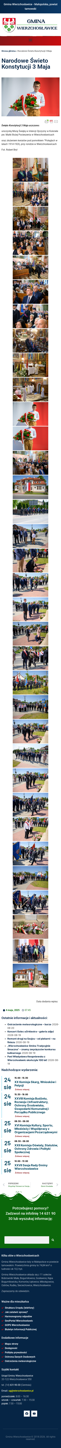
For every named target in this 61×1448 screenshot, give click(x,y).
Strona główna (8, 51)
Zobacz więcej (22, 1089)
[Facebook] (27, 1414)
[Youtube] (34, 1414)
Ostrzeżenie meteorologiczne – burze (29, 1024)
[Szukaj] (53, 1240)
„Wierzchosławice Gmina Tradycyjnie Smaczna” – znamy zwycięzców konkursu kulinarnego (31, 1049)
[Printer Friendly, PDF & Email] (51, 121)
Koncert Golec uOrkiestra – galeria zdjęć (30, 1031)
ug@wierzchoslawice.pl (21, 1390)
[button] (30, 40)
